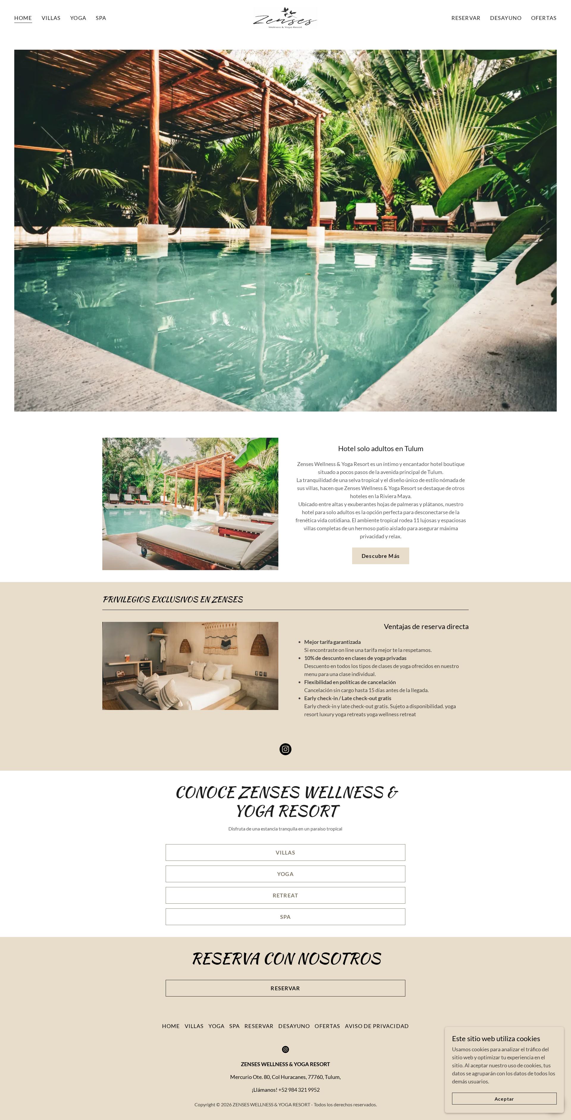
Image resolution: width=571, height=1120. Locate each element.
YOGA (285, 874)
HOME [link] (23, 18)
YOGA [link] (78, 18)
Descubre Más (381, 556)
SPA (285, 916)
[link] (285, 17)
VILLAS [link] (51, 18)
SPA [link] (101, 18)
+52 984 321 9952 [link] (299, 1089)
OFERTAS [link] (544, 18)
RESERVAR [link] (466, 18)
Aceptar (504, 1099)
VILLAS (286, 852)
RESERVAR (285, 988)
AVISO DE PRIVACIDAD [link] (377, 1026)
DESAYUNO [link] (506, 18)
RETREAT (285, 895)
